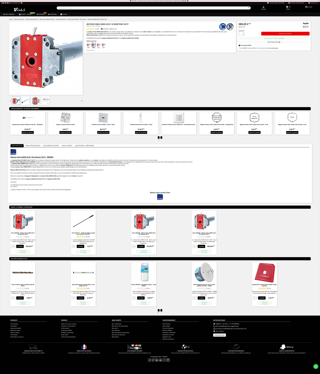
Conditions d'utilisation (169, 332)
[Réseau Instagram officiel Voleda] (164, 360)
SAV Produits (14, 334)
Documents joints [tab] (51, 146)
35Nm (103, 47)
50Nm (88, 47)
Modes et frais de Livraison (68, 324)
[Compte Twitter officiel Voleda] (153, 360)
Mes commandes (116, 324)
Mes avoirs (115, 328)
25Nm (98, 47)
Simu (24, 170)
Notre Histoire (166, 324)
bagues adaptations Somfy (130, 38)
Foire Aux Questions (168, 328)
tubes (74, 176)
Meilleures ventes (15, 330)
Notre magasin (218, 331)
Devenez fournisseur (168, 339)
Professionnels (65, 328)
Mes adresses (116, 330)
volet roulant (147, 32)
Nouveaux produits (15, 328)
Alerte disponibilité (274, 42)
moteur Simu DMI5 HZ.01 (23, 167)
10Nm (93, 47)
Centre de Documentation (68, 337)
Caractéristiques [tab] (32, 146)
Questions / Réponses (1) (109, 29)
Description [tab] (17, 146)
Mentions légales (167, 330)
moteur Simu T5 (17, 160)
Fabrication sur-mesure (17, 337)
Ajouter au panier (285, 34)
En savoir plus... (90, 50)
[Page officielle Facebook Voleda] (149, 360)
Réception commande (67, 332)
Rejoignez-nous (166, 337)
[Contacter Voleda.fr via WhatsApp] (315, 366)
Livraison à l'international (68, 326)
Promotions (13, 326)
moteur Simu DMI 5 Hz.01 (96, 32)
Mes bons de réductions (118, 334)
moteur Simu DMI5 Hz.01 (20, 163)
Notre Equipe (166, 326)
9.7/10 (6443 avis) (11, 3)
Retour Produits (14, 332)
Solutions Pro (313, 3)
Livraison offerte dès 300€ (275, 3)
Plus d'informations (273, 48)
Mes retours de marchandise (120, 326)
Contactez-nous (219, 335)
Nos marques (14, 324)
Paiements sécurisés (168, 334)
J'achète (20, 246)
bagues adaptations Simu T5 (35, 179)
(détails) (184, 1)
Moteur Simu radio (16, 162)
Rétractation (115, 337)
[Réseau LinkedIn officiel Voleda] (157, 360)
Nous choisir (64, 334)
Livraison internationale (296, 3)
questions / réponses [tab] (84, 146)
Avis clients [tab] (67, 146)
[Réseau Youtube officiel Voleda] (160, 360)
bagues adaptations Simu (110, 38)
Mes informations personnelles (120, 332)
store (158, 32)
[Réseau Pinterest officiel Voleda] (168, 360)
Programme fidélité (66, 330)
